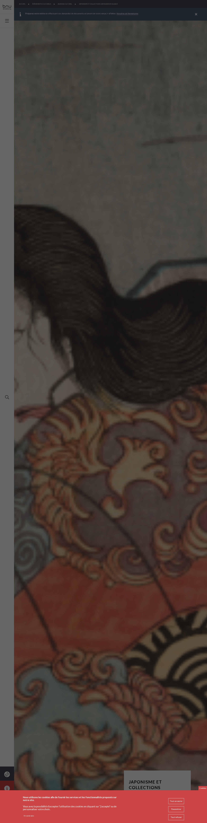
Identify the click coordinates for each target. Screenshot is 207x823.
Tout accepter (176, 801)
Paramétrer (176, 809)
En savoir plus (29, 816)
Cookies (202, 788)
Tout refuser (176, 817)
